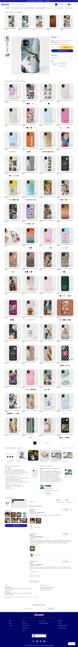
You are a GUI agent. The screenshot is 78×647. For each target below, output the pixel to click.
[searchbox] (34, 4)
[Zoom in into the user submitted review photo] (7, 514)
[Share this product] (45, 38)
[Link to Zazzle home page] (5, 4)
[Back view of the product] (30, 55)
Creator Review (33, 538)
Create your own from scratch (34, 477)
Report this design (68, 476)
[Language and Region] (70, 4)
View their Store (47, 491)
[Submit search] (56, 4)
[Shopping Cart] (75, 4)
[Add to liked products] (48, 38)
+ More (41, 484)
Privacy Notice (51, 645)
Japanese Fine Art (64, 42)
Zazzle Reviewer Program (34, 513)
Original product (37, 527)
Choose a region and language (38, 633)
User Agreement (45, 645)
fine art (8, 588)
